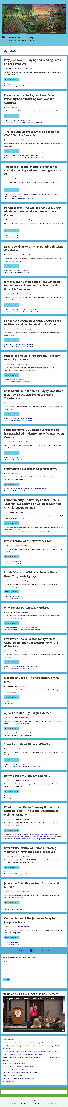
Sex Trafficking (15, 836)
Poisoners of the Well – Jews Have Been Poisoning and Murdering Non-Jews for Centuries (29, 98)
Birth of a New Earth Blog (17, 37)
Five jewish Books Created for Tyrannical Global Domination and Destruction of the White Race (31, 642)
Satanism (44, 489)
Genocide (32, 155)
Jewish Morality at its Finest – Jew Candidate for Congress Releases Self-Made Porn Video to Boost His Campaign (33, 285)
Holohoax (18, 346)
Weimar (53, 839)
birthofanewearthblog (26, 68)
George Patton (29, 627)
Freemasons (26, 489)
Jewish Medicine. (33, 194)
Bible (11, 666)
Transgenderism (29, 418)
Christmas (13, 86)
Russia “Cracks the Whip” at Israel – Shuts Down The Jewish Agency (30, 574)
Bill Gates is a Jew (8, 1082)
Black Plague (13, 120)
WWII (39, 766)
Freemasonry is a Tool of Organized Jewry (30, 468)
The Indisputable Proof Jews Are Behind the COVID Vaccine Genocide (32, 133)
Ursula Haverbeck (28, 344)
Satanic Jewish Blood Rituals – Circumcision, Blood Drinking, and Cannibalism (27, 1043)
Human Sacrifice (39, 527)
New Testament (20, 666)
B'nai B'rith (12, 489)
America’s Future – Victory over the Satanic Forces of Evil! (20, 1066)
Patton (32, 629)
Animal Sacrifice (14, 527)
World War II (38, 629)
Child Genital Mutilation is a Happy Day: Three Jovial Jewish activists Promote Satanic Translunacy (33, 394)
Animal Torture (22, 527)
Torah (14, 84)
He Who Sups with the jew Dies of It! (27, 775)
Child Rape (25, 194)
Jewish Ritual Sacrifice (42, 532)
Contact (34, 1100)
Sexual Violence (34, 836)
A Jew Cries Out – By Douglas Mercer (27, 713)
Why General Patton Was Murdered (26, 607)
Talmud (36, 666)
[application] (34, 1014)
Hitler (17, 764)
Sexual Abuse (35, 198)
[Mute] (60, 1030)
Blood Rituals (30, 527)
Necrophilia (16, 235)
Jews (11, 84)
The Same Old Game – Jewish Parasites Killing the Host (20, 1072)
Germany (12, 344)
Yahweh (20, 909)
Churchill (12, 766)
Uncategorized (20, 84)
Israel (24, 270)
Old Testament (30, 668)
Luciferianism (37, 489)
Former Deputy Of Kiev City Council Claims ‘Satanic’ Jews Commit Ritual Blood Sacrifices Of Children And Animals (32, 503)
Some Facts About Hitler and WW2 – (27, 744)
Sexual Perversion (25, 836)
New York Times (17, 561)
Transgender (17, 420)
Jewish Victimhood (14, 733)
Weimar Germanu (57, 836)
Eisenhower (13, 627)
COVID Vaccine (13, 155)
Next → (49, 951)
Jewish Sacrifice (12, 529)
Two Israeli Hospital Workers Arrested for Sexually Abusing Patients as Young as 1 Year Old (33, 170)
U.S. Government (32, 309)
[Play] (5, 1030)
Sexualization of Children (16, 196)
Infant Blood (47, 527)
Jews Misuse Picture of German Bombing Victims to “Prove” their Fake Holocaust (30, 850)
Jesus (17, 86)
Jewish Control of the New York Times (28, 541)
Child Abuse (13, 194)
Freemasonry (19, 489)
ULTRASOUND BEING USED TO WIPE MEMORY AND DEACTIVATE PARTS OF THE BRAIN (30, 1051)
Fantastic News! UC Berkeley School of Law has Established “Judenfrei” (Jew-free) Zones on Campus (34, 433)
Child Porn (19, 194)
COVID (12, 157)
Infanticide (53, 527)
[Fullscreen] (63, 1030)
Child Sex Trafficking (34, 834)
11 (43, 951)
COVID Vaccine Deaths (24, 155)
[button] (65, 4)
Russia (18, 596)
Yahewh (19, 907)
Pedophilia (44, 194)
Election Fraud (13, 270)
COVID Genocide (22, 122)
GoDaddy (55, 1103)
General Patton (20, 627)
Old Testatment (29, 666)
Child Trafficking (44, 834)
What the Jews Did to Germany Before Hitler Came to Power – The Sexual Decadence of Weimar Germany (32, 810)
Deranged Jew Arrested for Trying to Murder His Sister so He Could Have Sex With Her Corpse (32, 211)
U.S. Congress (24, 309)
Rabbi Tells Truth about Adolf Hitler (14, 1063)
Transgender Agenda (18, 418)
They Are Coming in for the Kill (12, 1075)
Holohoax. (17, 344)
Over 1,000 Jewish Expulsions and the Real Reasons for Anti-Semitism (24, 1054)
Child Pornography (15, 381)
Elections (19, 270)
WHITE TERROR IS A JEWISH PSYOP (14, 1069)
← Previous (20, 951)
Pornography (50, 194)
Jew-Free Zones (14, 457)
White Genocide (27, 733)
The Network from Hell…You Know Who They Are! (18, 1078)
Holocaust (13, 874)
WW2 (37, 627)
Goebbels (12, 942)
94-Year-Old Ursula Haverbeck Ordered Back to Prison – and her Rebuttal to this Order (32, 322)
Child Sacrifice (23, 532)
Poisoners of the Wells (26, 120)
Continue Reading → (11, 79)
